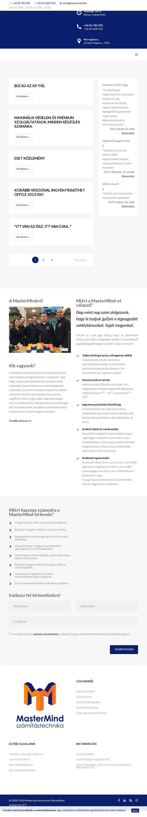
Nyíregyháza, (91, 39)
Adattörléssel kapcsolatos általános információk (103, 766)
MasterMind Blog (21, 764)
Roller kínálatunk (22, 770)
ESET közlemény (29, 158)
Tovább (80, 259)
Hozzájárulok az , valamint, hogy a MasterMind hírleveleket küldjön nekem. (70, 634)
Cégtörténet (85, 691)
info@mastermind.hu (75, 3)
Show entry (128, 133)
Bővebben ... (23, 96)
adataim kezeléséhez (46, 634)
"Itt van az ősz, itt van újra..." (42, 226)
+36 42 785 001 (21, 3)
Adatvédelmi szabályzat (93, 759)
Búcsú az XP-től (29, 86)
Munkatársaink (87, 707)
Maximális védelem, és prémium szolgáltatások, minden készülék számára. (47, 122)
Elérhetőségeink (88, 702)
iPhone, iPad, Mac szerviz (26, 754)
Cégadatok (84, 696)
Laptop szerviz (19, 759)
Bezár (135, 810)
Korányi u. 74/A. (97, 42)
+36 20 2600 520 (45, 3)
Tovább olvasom (19, 420)
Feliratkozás (124, 649)
